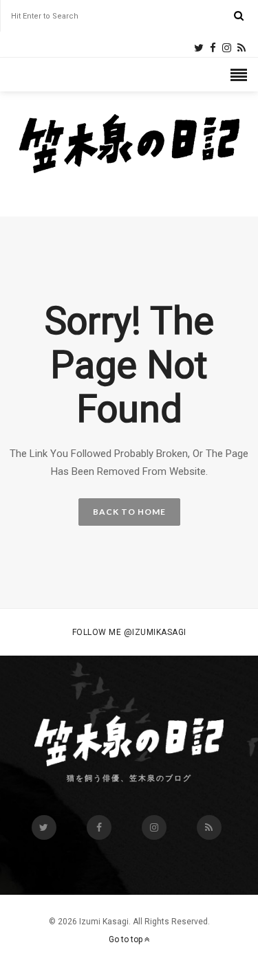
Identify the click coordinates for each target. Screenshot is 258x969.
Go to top (126, 939)
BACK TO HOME (129, 511)
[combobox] (122, 16)
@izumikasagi (155, 632)
